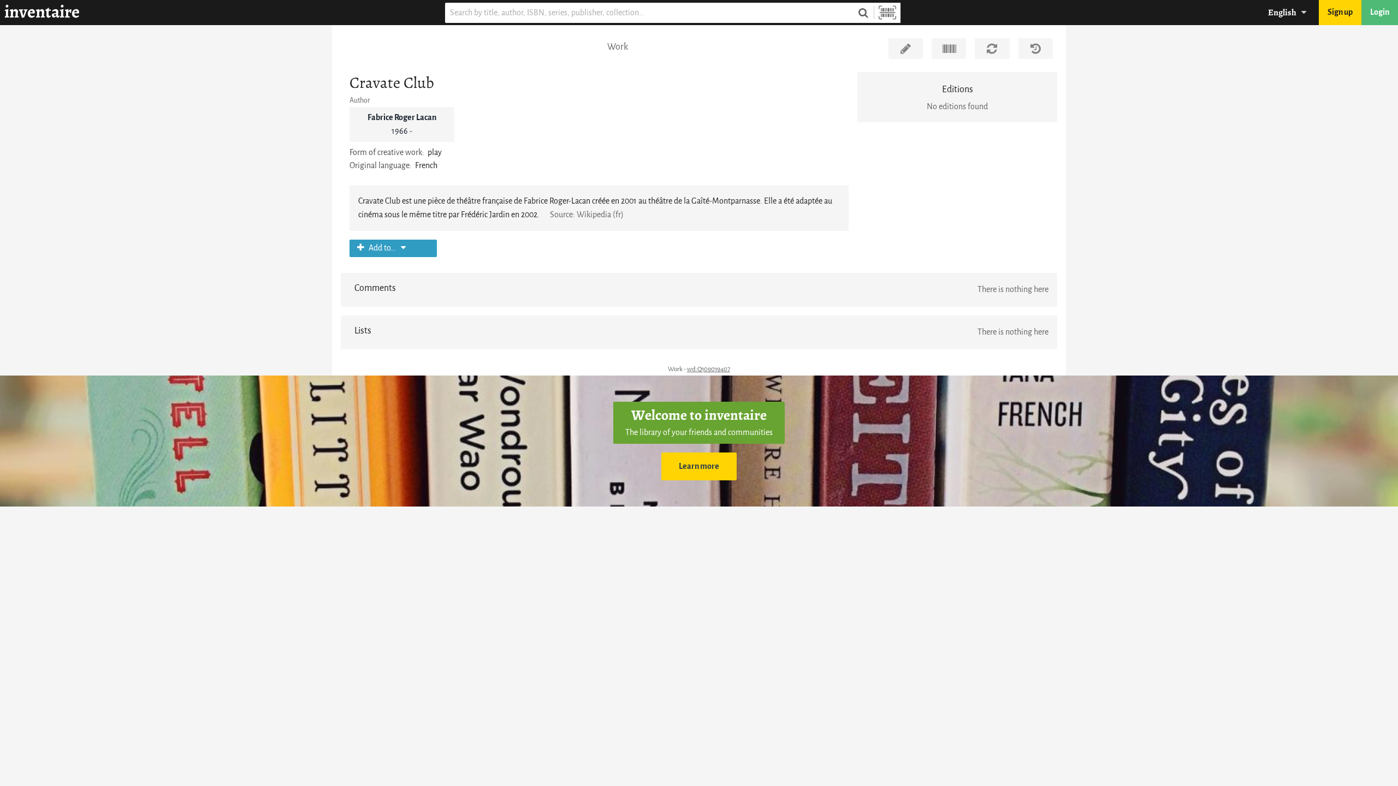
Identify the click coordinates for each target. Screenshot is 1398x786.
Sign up (1340, 12)
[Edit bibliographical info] (905, 48)
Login (1379, 12)
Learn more (699, 466)
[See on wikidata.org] (949, 48)
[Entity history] (1035, 48)
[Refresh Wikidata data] (992, 48)
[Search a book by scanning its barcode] (887, 13)
